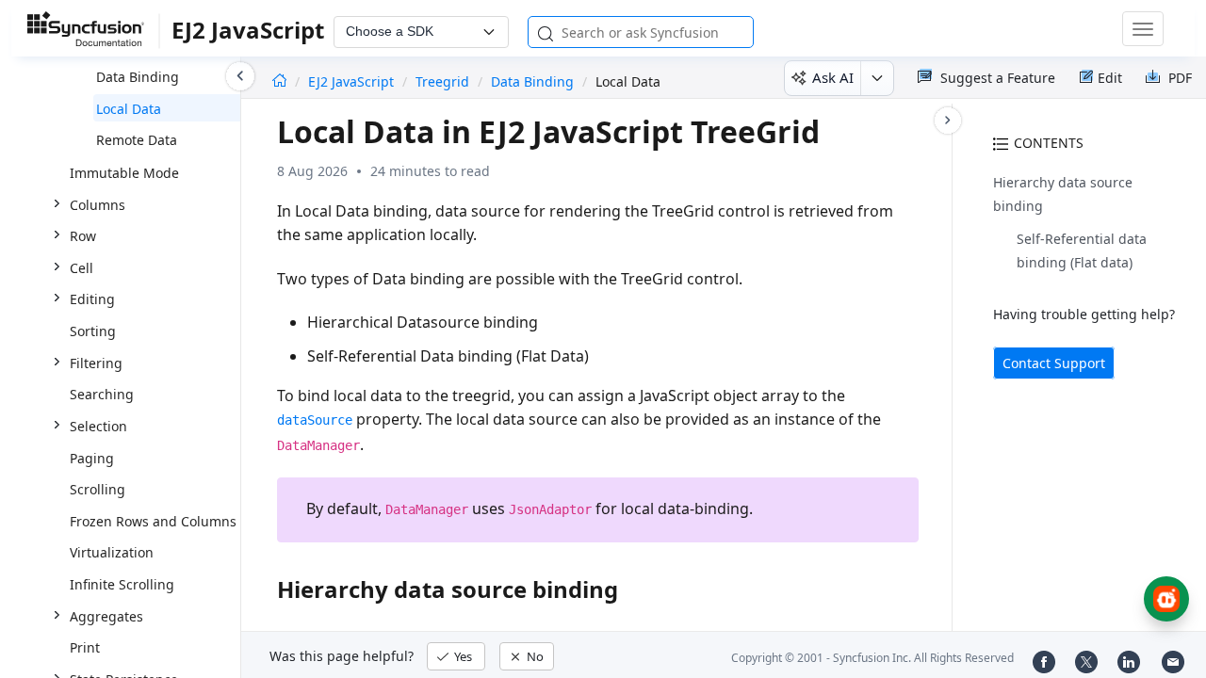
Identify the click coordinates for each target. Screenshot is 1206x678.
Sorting (93, 331)
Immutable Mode (124, 173)
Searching (102, 394)
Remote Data (136, 140)
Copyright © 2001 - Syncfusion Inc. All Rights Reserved (872, 658)
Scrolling (97, 489)
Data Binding (137, 77)
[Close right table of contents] (948, 120)
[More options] (876, 78)
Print (85, 647)
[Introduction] (279, 81)
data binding (532, 81)
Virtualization (112, 552)
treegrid (442, 81)
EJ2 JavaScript (353, 81)
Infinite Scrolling (122, 584)
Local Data (128, 109)
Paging (92, 458)
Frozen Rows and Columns (153, 521)
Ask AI (833, 77)
